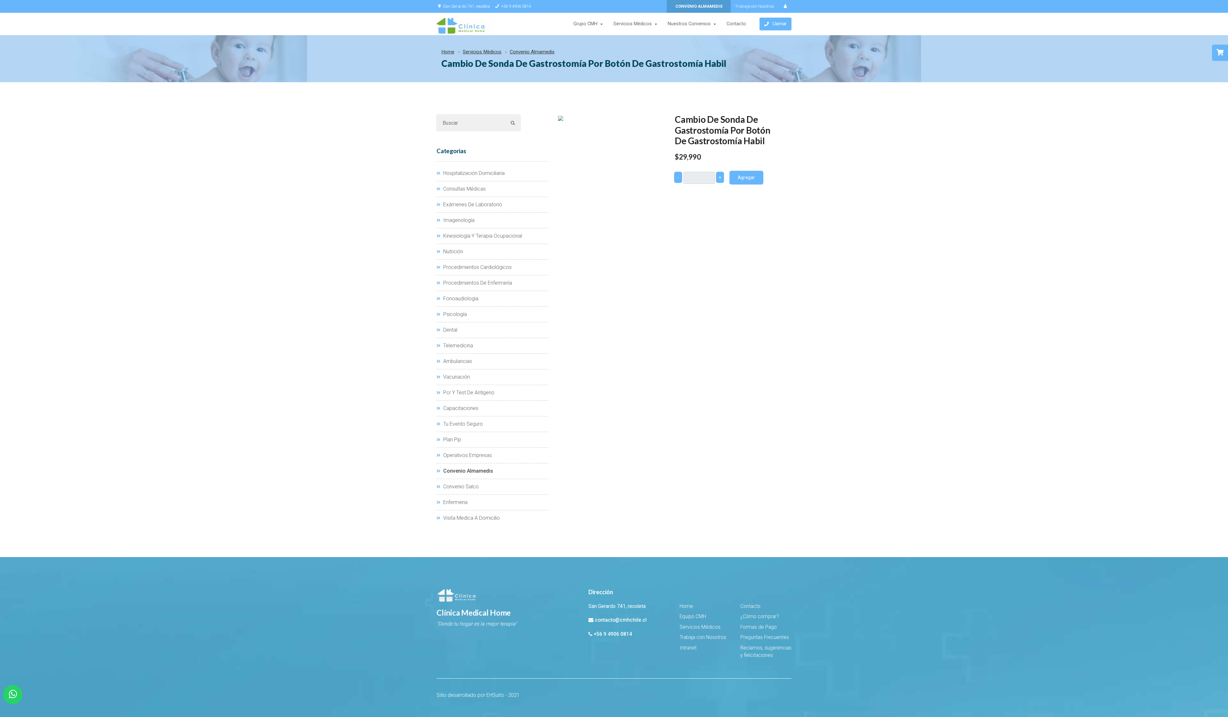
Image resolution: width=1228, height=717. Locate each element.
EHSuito (495, 695)
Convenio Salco (460, 487)
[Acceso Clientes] (785, 6)
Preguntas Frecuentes (764, 637)
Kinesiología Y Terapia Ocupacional (482, 236)
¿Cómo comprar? (759, 616)
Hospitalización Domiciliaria (473, 173)
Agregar (746, 177)
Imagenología (458, 220)
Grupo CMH (585, 24)
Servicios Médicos (632, 24)
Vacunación (456, 377)
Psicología (454, 314)
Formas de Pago (758, 627)
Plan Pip (451, 440)
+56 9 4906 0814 (516, 6)
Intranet (688, 648)
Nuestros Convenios (689, 24)
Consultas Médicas (464, 189)
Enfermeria (455, 502)
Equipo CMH (693, 616)
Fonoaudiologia (460, 298)
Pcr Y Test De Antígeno (468, 393)
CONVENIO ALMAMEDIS (698, 6)
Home (447, 52)
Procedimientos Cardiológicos (477, 267)
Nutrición (452, 251)
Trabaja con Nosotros (754, 6)
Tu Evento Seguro (462, 424)
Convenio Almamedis (532, 52)
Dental (449, 330)
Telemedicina (457, 346)
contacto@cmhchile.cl (621, 620)
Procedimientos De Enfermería (477, 283)
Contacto (736, 24)
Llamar (780, 24)
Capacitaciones (460, 408)
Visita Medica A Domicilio (471, 518)
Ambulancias (457, 361)
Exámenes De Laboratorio (472, 204)
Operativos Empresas (467, 455)
